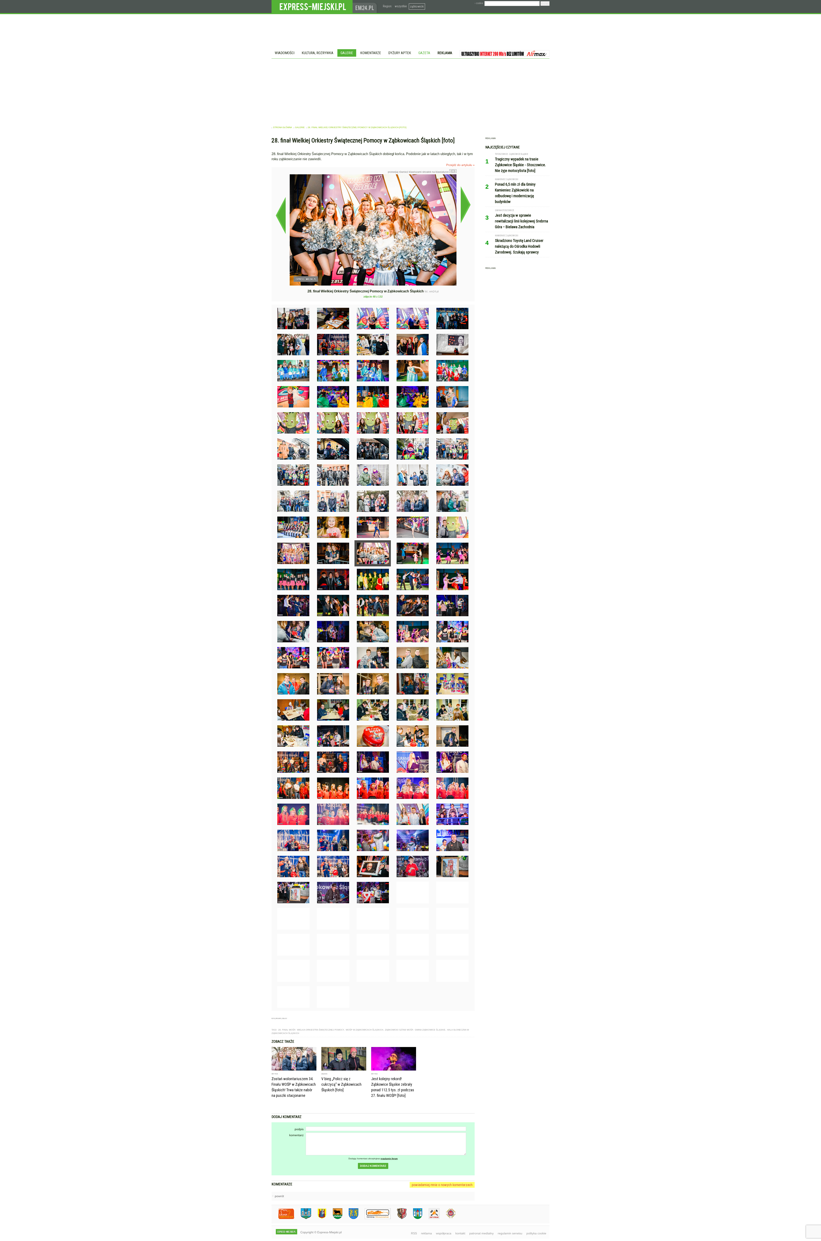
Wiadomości (284, 53)
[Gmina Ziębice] (414, 1218)
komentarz (296, 1135)
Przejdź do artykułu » (460, 165)
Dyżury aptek (399, 53)
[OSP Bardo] (448, 1217)
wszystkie (401, 6)
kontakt (460, 1233)
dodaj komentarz (373, 1165)
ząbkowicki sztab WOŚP (399, 1030)
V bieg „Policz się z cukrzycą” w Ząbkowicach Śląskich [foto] (341, 1084)
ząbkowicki (417, 6)
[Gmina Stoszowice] (374, 1218)
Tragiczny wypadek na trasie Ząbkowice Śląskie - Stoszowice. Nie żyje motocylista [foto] (520, 165)
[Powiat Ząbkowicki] (283, 1218)
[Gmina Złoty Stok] (399, 1218)
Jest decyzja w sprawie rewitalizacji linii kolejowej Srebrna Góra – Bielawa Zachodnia (521, 221)
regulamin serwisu (510, 1233)
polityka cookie (536, 1233)
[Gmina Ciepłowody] (334, 1218)
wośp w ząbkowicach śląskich (364, 1030)
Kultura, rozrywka (317, 53)
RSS (414, 1233)
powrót (279, 1196)
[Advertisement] (410, 91)
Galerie (347, 53)
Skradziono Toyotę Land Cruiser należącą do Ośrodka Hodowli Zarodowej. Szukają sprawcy (519, 246)
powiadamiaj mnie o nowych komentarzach (442, 1185)
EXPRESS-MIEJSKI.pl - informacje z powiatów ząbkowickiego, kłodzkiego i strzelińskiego (312, 6)
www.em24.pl (366, 6)
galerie (300, 127)
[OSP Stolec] (431, 1218)
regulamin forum (389, 1158)
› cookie (479, 3)
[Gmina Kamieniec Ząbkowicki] (350, 1218)
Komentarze (370, 53)
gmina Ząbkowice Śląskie (430, 1030)
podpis (299, 1129)
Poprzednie (281, 215)
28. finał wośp (286, 1030)
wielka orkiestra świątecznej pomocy (320, 1030)
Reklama (444, 53)
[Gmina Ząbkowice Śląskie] (302, 1218)
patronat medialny (481, 1233)
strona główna (282, 127)
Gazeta (424, 53)
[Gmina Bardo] (318, 1218)
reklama (426, 1233)
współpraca (443, 1233)
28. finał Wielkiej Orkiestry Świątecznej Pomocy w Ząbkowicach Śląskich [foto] (357, 127)
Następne (465, 204)
